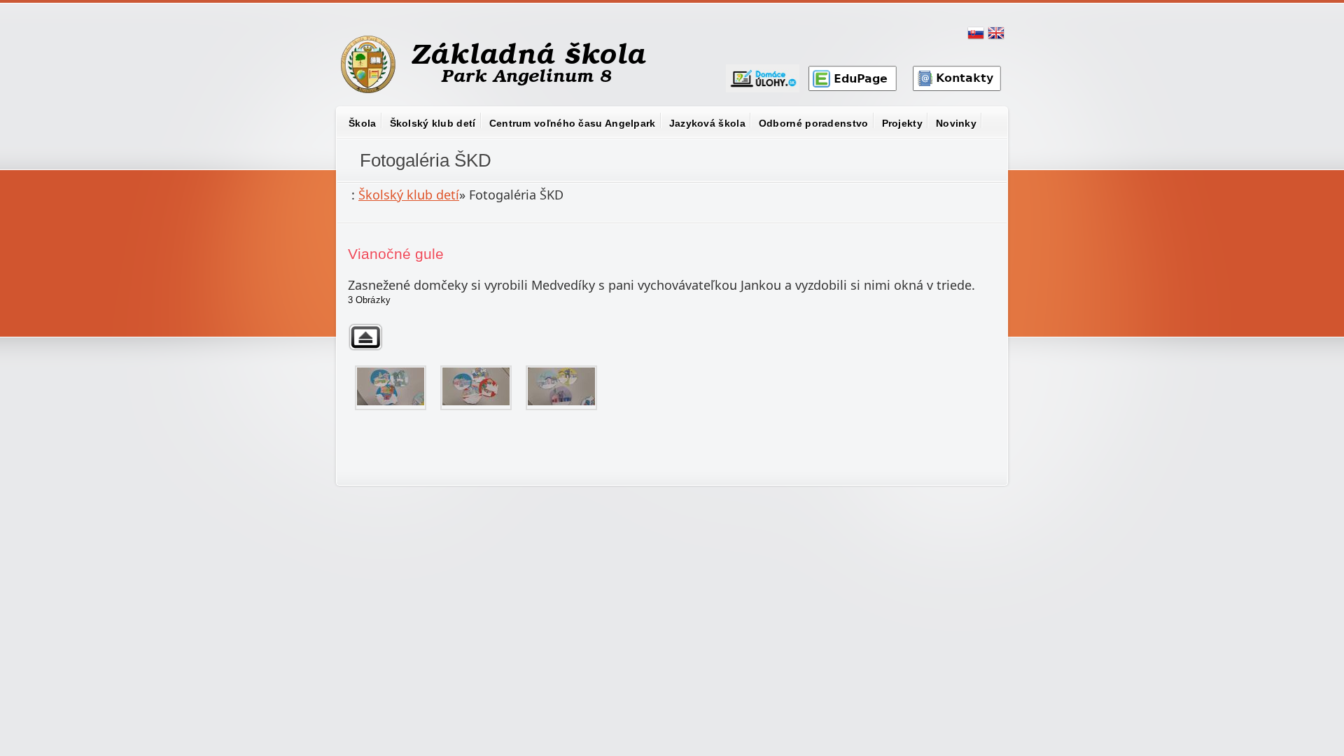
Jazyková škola (707, 123)
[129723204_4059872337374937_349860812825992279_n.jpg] (390, 387)
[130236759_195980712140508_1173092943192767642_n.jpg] (561, 387)
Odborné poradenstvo (814, 123)
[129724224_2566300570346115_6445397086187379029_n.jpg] (476, 387)
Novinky (956, 123)
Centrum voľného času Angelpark (572, 123)
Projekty (902, 123)
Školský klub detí (433, 123)
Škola (363, 123)
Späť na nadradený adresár (365, 337)
